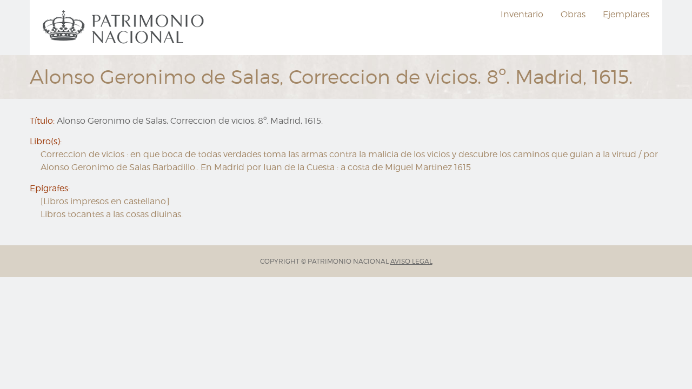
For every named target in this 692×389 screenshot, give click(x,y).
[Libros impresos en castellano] (105, 201)
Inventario (522, 14)
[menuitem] (125, 27)
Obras (573, 14)
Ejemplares (626, 14)
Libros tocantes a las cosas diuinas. (112, 214)
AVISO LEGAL (411, 261)
